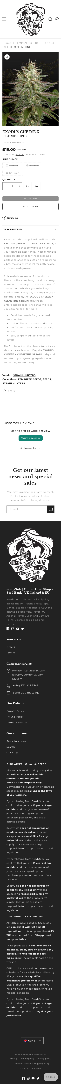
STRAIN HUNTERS (24, 375)
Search (11, 746)
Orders (11, 647)
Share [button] (11, 391)
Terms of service (23, 1063)
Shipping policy (42, 1063)
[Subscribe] (50, 509)
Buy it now (30, 206)
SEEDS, (47, 379)
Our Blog (12, 752)
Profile (11, 652)
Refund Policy (15, 716)
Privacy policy (44, 1058)
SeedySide (28, 1054)
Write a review (30, 438)
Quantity (8, 179)
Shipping (20, 154)
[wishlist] (27, 186)
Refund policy (27, 1058)
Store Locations (16, 741)
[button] (4, 19)
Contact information (32, 1068)
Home (8, 43)
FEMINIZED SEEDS (27, 43)
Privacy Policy (15, 711)
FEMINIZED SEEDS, (30, 379)
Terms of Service (17, 722)
